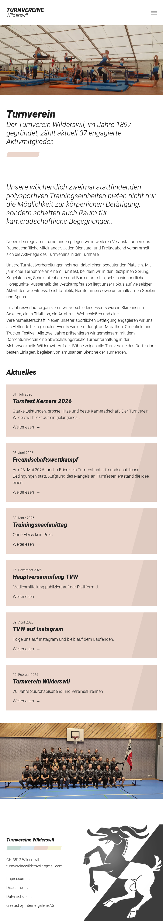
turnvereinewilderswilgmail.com (34, 866)
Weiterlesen (24, 427)
